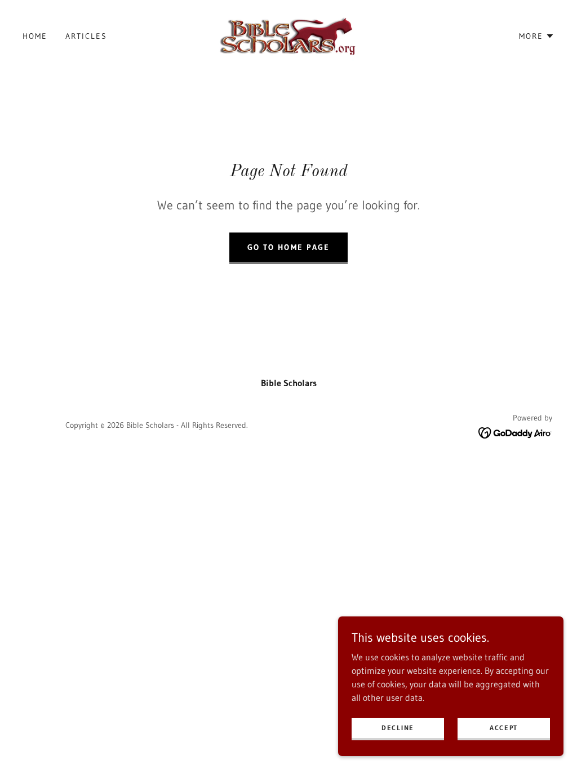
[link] (288, 35)
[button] (536, 36)
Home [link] (35, 36)
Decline (397, 727)
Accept (504, 727)
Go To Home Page (288, 247)
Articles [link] (86, 36)
